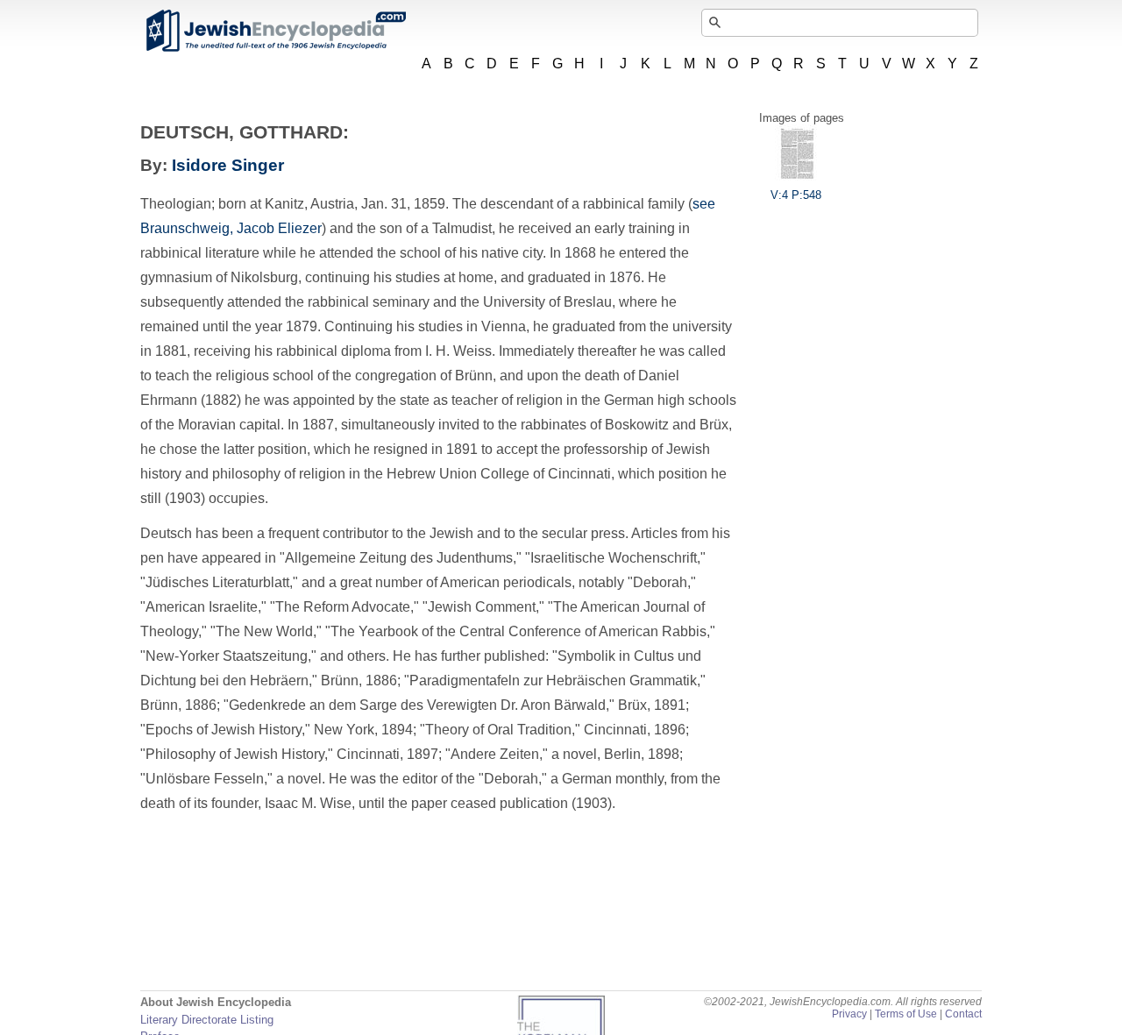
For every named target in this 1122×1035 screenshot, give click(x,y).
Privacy (849, 1014)
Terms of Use (906, 1014)
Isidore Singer (228, 165)
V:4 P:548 (795, 195)
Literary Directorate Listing (206, 1019)
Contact (963, 1014)
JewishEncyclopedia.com (275, 31)
